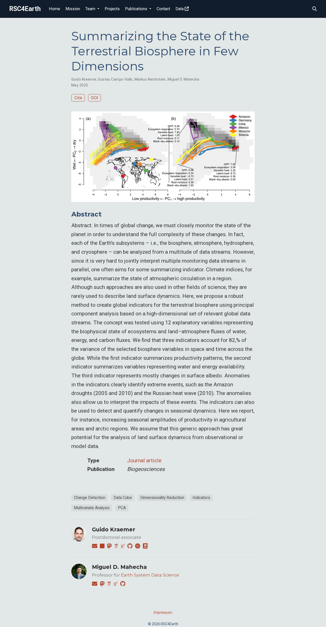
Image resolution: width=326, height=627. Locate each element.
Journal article (144, 460)
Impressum (163, 612)
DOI (94, 97)
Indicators (201, 497)
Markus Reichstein (150, 79)
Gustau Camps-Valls (115, 79)
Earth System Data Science (150, 575)
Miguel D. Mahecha (183, 79)
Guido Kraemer (83, 79)
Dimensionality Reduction (162, 497)
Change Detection (89, 497)
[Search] (314, 9)
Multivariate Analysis (92, 507)
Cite (78, 97)
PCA (122, 507)
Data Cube (123, 497)
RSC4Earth (25, 8)
